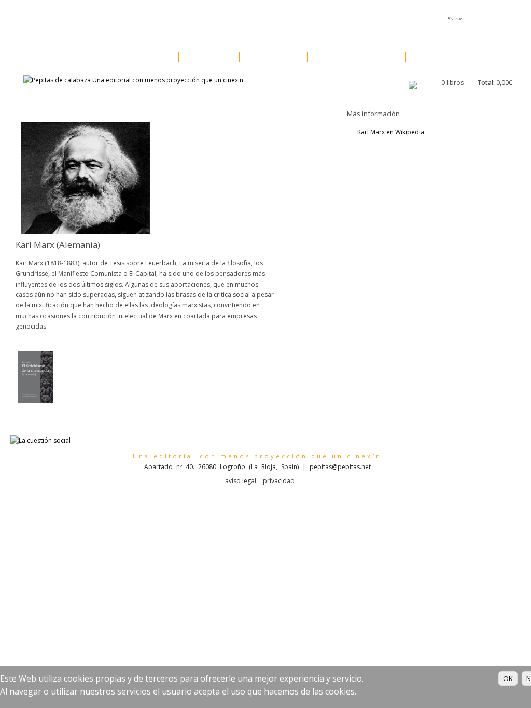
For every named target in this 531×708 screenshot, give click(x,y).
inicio (117, 19)
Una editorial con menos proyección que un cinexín (257, 456)
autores (205, 57)
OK (508, 678)
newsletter (316, 19)
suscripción (441, 57)
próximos (270, 57)
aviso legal (240, 480)
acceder (408, 19)
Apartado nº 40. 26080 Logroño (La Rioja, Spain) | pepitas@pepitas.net (257, 466)
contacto (364, 19)
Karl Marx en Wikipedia (390, 132)
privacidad (279, 480)
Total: (486, 82)
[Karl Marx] (85, 231)
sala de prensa (206, 19)
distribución (264, 19)
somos (155, 19)
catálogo (142, 57)
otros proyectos (353, 57)
